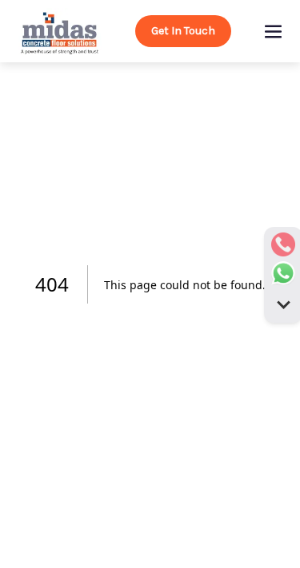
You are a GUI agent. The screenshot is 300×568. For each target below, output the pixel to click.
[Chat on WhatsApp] (283, 273)
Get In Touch (183, 31)
